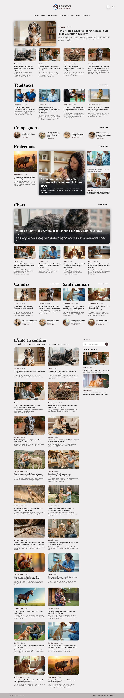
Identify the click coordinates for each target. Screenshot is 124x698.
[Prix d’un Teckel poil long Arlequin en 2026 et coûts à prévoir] (35, 33)
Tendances (24, 85)
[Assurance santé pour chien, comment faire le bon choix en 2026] (62, 173)
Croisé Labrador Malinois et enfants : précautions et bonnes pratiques (61, 509)
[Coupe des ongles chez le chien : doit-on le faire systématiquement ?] (99, 294)
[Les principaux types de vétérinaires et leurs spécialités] (25, 95)
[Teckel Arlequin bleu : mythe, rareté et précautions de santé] (99, 54)
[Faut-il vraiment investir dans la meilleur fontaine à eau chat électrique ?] (99, 252)
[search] (108, 7)
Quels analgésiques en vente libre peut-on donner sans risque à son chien (78, 321)
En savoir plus (103, 85)
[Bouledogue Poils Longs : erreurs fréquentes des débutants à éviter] (42, 322)
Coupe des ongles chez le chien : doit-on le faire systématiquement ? (99, 308)
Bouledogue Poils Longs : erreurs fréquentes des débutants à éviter (53, 321)
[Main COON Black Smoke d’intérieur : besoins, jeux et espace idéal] (25, 54)
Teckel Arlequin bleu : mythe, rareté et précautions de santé (98, 67)
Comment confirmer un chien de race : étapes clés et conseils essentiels (74, 109)
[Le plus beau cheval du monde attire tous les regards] (29, 597)
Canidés (61, 27)
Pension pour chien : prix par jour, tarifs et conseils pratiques (29, 646)
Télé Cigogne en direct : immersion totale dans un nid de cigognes (74, 68)
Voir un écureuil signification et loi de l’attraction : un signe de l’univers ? (27, 578)
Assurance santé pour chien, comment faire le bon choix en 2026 (61, 182)
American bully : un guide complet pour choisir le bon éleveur (62, 612)
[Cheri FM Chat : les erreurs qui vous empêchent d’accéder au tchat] (49, 54)
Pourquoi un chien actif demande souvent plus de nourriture (102, 321)
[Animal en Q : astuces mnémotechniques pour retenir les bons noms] (67, 135)
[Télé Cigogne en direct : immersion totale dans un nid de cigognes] (74, 54)
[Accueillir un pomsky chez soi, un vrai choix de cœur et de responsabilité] (99, 95)
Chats (16, 64)
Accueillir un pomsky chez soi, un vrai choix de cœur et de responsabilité (99, 109)
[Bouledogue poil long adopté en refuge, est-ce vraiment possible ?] (63, 528)
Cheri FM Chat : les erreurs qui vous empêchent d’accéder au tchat (49, 68)
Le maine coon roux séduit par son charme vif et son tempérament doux (95, 394)
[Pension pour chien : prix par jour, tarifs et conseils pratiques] (29, 631)
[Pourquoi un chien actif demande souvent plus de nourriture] (91, 322)
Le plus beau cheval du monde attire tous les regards (28, 612)
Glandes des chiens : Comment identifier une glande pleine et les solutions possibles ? (73, 308)
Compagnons (68, 64)
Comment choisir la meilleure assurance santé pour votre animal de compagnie (98, 192)
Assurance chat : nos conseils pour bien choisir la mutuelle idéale (98, 170)
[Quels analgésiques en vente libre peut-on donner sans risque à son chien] (66, 322)
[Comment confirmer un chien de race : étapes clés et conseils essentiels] (74, 95)
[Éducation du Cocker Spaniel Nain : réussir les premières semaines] (17, 322)
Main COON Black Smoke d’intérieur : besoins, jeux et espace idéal (24, 68)
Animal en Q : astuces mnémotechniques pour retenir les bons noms (78, 134)
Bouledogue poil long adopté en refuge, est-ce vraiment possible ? (63, 543)
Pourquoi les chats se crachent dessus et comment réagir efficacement (74, 266)
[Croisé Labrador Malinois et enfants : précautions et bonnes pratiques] (63, 494)
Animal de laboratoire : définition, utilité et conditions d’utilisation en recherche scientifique (49, 110)
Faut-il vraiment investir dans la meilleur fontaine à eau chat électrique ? (99, 266)
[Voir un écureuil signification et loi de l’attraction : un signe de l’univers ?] (29, 562)
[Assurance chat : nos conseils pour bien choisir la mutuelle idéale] (98, 158)
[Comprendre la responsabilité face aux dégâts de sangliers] (25, 161)
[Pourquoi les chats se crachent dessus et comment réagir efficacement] (74, 252)
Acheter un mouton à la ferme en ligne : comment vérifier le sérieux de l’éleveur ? (53, 134)
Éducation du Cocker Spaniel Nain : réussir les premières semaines (29, 321)
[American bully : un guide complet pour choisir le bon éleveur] (63, 597)
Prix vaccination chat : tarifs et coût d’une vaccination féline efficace (49, 266)
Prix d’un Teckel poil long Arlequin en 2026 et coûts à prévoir (83, 32)
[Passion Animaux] (62, 7)
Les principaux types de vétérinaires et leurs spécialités (24, 108)
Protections (24, 146)
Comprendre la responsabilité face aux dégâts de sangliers (24, 178)
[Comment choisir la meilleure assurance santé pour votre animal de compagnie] (98, 180)
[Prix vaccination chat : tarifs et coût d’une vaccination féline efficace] (49, 252)
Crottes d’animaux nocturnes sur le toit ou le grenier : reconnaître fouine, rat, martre (103, 134)
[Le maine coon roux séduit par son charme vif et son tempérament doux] (96, 381)
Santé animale (76, 284)
